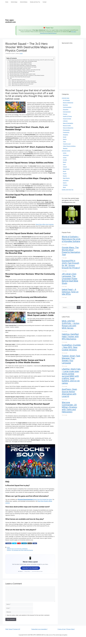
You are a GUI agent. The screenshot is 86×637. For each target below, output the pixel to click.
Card (64, 164)
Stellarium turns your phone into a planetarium (17, 548)
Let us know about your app (37, 571)
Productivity (66, 132)
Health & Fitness (67, 116)
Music (64, 171)
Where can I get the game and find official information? (24, 81)
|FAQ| (6, 629)
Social (64, 137)
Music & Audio (67, 125)
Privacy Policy (27, 571)
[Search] (79, 307)
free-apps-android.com (10, 21)
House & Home (67, 118)
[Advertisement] (48, 14)
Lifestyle (65, 121)
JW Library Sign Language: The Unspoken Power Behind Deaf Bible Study (70, 278)
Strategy (65, 185)
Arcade (65, 160)
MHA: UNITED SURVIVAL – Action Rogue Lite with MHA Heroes (70, 324)
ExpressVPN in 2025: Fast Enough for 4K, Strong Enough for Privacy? (71, 264)
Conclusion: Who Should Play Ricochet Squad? (20, 76)
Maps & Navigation (68, 123)
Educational (66, 169)
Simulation (66, 180)
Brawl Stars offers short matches (45, 224)
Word (64, 187)
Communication (67, 107)
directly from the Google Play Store (35, 499)
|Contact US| (16, 629)
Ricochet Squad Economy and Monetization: (19, 72)
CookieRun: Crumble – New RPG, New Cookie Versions (71, 347)
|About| (11, 629)
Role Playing (66, 178)
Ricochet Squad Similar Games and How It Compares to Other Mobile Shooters (27, 75)
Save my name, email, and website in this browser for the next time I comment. (28, 615)
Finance (65, 114)
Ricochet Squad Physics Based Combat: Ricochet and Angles (22, 66)
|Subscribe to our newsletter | (39, 629)
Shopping (65, 134)
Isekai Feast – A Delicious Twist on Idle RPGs (70, 291)
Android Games (23, 2)
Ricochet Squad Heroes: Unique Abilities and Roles (20, 64)
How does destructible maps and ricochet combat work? (24, 82)
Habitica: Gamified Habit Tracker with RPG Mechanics (70, 336)
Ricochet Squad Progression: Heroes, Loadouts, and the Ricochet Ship (24, 69)
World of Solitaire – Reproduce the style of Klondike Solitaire (71, 239)
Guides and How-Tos (35, 2)
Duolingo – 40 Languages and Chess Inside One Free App (20, 550)
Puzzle (65, 173)
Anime (64, 157)
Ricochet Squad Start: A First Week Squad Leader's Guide (22, 74)
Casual (65, 166)
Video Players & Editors (69, 146)
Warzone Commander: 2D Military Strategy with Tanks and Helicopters (69, 407)
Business (65, 105)
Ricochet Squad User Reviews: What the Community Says (22, 71)
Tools (64, 141)
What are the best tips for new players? (20, 85)
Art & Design (66, 100)
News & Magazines (68, 127)
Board (64, 162)
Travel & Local (67, 144)
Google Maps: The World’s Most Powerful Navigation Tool (71, 251)
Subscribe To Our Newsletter (30, 568)
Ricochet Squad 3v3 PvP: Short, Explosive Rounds (20, 62)
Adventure (66, 155)
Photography (66, 130)
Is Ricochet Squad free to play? (18, 79)
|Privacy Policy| (70, 629)
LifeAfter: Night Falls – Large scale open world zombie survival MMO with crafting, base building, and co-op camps (71, 376)
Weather (65, 148)
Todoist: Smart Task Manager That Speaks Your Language (71, 359)
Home (6, 2)
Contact (44, 2)
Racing (65, 176)
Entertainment (67, 111)
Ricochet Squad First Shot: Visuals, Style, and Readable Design (23, 61)
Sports (65, 139)
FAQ (11, 78)
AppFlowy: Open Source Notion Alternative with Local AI (69, 392)
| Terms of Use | (61, 629)
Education (65, 109)
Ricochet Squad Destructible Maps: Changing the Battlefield (22, 65)
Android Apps (14, 2)
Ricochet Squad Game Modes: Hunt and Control (20, 68)
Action (8, 547)
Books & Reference (68, 102)
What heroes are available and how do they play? (22, 83)
